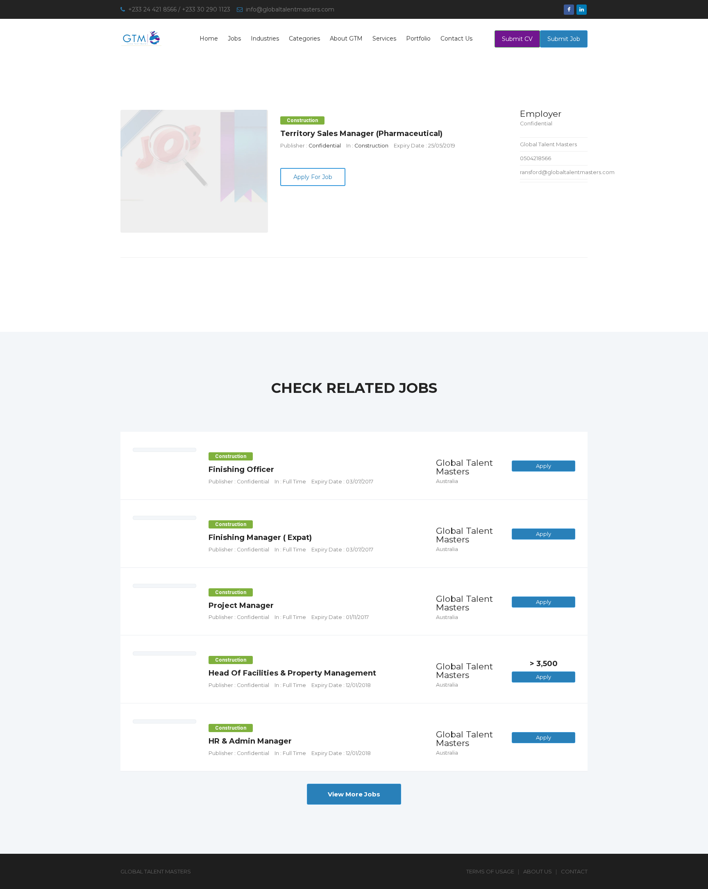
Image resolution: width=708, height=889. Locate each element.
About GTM (346, 38)
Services (384, 38)
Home (209, 38)
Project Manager (241, 605)
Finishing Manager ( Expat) (260, 537)
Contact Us (456, 38)
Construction (371, 146)
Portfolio (418, 38)
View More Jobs (354, 794)
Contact (574, 871)
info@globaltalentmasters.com (290, 9)
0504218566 (535, 158)
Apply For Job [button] (312, 177)
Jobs (234, 38)
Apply (543, 466)
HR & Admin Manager (250, 741)
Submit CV (517, 39)
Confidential (325, 146)
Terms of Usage (490, 871)
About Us (537, 871)
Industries (265, 38)
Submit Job (563, 39)
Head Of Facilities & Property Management (292, 673)
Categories (304, 38)
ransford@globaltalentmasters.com (567, 172)
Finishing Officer (241, 469)
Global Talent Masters (548, 144)
